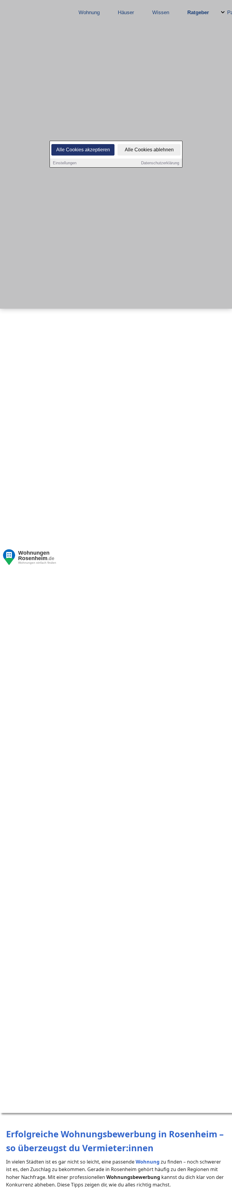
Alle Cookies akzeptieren (83, 149)
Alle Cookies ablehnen (149, 149)
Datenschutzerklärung (160, 163)
